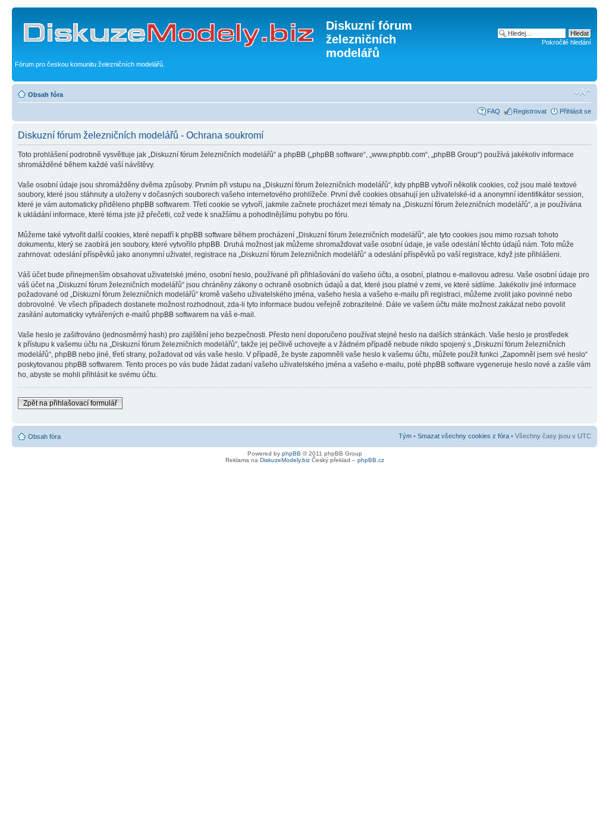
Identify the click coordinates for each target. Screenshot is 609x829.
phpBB (291, 453)
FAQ (493, 111)
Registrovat (530, 111)
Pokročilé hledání (566, 42)
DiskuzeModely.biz (285, 460)
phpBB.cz (370, 460)
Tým (405, 435)
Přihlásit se (575, 111)
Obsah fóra (45, 94)
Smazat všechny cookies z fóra (463, 435)
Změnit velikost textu (582, 92)
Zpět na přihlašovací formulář (70, 403)
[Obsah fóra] (170, 29)
